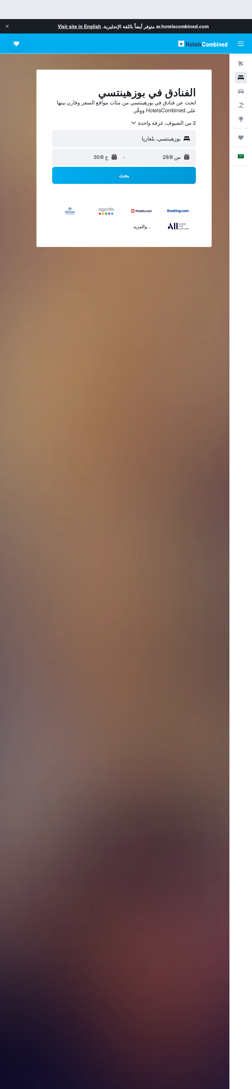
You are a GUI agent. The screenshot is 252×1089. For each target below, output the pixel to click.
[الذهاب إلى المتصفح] (240, 118)
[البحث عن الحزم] (240, 105)
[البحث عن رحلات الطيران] (240, 63)
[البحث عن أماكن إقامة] (240, 77)
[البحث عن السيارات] (240, 91)
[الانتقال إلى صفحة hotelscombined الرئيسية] (202, 43)
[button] (7, 26)
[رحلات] (240, 137)
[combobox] (163, 123)
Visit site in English (79, 26)
